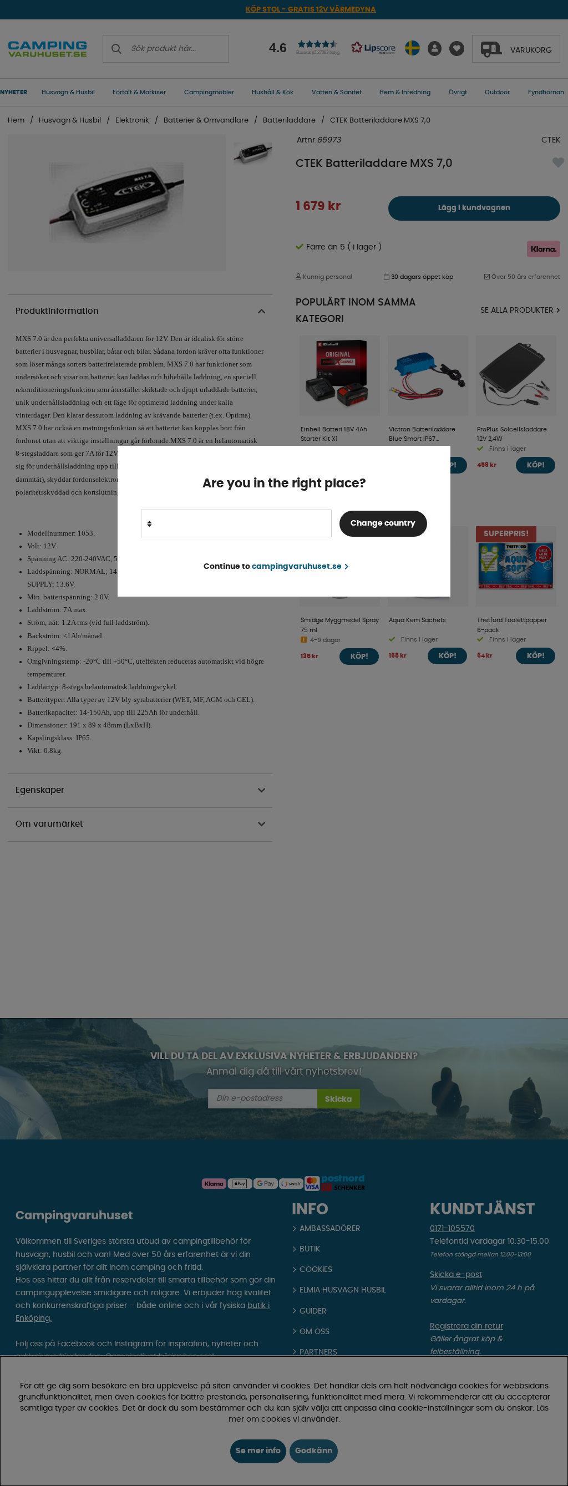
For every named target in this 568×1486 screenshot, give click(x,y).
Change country (383, 523)
